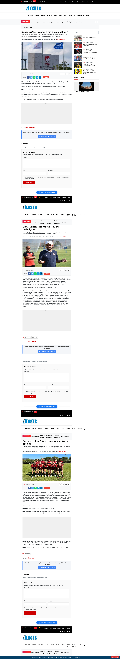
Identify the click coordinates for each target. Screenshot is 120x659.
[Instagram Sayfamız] (92, 1)
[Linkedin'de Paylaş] (40, 77)
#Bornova (27, 553)
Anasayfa (62, 1)
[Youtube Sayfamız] (96, 1)
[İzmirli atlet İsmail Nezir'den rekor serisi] (78, 45)
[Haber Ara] (97, 15)
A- (64, 74)
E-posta (50, 170)
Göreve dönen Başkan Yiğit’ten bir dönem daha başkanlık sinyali (57, 222)
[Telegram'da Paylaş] (37, 77)
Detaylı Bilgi (77, 657)
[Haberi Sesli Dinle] (61, 74)
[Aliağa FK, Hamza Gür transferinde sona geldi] (78, 65)
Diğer (87, 15)
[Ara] (96, 32)
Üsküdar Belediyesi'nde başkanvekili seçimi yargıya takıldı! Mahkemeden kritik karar (52, 22)
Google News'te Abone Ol (47, 136)
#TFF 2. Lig (34, 337)
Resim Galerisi (68, 1)
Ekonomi (49, 15)
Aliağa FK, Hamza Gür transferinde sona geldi (89, 64)
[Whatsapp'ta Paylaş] (34, 77)
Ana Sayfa (26, 27)
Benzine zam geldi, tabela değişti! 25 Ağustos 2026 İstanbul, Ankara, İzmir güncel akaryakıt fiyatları (65, 222)
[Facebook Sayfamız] (62, 201)
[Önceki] (95, 22)
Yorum (25, 157)
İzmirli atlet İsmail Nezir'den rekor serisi (90, 44)
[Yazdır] (70, 74)
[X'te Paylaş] (31, 77)
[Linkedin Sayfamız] (94, 1)
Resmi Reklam (80, 15)
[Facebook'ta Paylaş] (28, 77)
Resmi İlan (72, 15)
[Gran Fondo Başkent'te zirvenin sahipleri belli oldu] (78, 58)
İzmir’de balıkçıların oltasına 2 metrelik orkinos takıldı (43, 222)
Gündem (37, 15)
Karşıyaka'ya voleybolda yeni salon (89, 38)
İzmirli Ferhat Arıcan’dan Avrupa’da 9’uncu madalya (90, 51)
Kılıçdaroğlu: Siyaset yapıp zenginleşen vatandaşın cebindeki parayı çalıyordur (49, 222)
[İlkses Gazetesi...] (33, 8)
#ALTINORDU (28, 337)
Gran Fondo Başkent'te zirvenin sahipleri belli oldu (90, 58)
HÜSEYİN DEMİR (62, 236)
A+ (67, 74)
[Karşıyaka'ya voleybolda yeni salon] (78, 38)
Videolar (74, 1)
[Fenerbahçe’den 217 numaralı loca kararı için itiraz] (78, 71)
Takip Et (46, 77)
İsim (24, 170)
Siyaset (43, 15)
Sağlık (65, 15)
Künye (83, 1)
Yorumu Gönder (29, 182)
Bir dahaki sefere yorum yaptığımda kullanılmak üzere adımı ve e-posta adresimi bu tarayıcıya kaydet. (47, 177)
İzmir (60, 15)
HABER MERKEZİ (61, 39)
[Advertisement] (73, 8)
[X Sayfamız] (87, 1)
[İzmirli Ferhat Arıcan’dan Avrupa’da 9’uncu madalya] (78, 51)
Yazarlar (79, 1)
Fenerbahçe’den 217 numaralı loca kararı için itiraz (89, 72)
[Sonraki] (97, 22)
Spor (55, 15)
